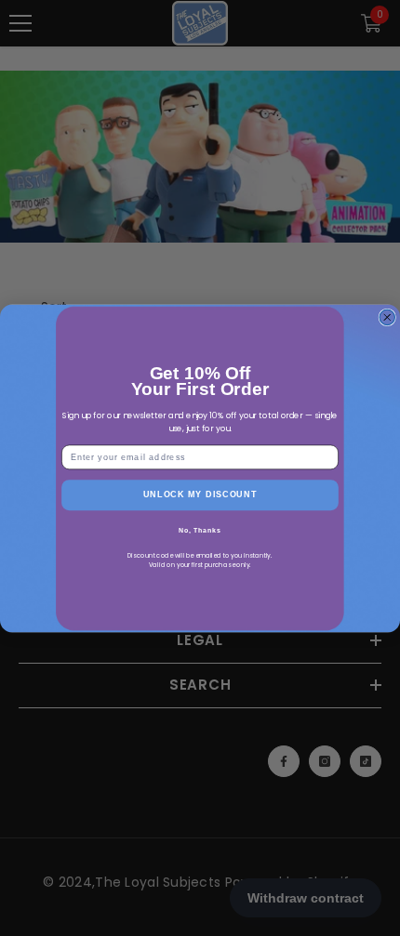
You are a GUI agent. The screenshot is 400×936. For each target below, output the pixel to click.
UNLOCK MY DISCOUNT (200, 494)
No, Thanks (200, 530)
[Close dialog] (387, 317)
